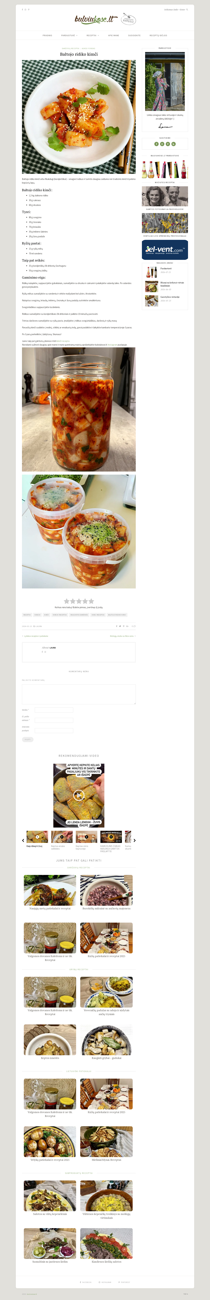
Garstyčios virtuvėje (170, 296)
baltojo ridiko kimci (117, 615)
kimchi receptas (60, 615)
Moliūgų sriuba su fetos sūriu (122, 636)
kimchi (37, 615)
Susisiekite (134, 35)
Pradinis (47, 35)
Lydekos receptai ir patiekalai (36, 636)
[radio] (66, 601)
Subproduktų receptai (79, 1173)
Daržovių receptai (70, 48)
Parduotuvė (68, 35)
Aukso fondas (88, 48)
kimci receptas (98, 615)
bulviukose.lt (32, 1294)
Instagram (112, 344)
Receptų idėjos (158, 35)
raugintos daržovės (79, 615)
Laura (39, 626)
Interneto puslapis (25, 729)
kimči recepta (63, 341)
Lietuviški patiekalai (78, 1071)
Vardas (25, 710)
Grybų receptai (78, 969)
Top (185, 1294)
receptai (27, 615)
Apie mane (113, 35)
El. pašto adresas (26, 718)
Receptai (91, 35)
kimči (46, 615)
